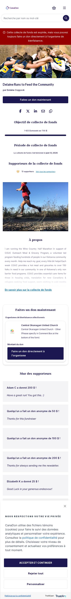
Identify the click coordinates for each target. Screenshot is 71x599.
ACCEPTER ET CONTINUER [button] (35, 562)
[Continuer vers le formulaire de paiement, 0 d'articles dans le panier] (55, 8)
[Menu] (64, 8)
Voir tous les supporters (45, 171)
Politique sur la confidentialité (18, 595)
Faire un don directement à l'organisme (28, 353)
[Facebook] (20, 111)
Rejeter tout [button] (35, 573)
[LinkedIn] (35, 111)
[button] (65, 506)
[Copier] (50, 111)
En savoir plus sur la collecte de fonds (28, 289)
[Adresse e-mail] (43, 111)
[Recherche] (66, 18)
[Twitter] (28, 111)
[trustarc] (60, 595)
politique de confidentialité (39, 537)
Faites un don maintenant (35, 99)
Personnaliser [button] (35, 584)
